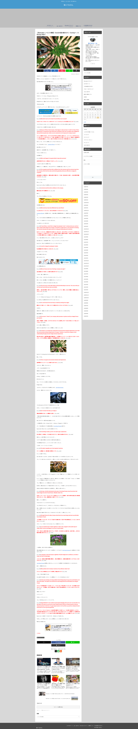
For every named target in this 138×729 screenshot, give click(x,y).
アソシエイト (86, 134)
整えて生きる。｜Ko (92, 43)
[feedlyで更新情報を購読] (58, 651)
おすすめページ (70, 725)
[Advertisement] (69, 16)
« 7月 (85, 122)
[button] (76, 70)
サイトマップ (86, 137)
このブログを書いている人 (89, 132)
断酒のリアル (91, 725)
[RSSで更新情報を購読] (61, 651)
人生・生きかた (87, 145)
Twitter (85, 129)
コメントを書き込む (58, 707)
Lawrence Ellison (51, 144)
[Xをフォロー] (56, 651)
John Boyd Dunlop (59, 387)
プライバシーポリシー (88, 140)
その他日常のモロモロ (98, 725)
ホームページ (86, 142)
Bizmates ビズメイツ (41, 637)
